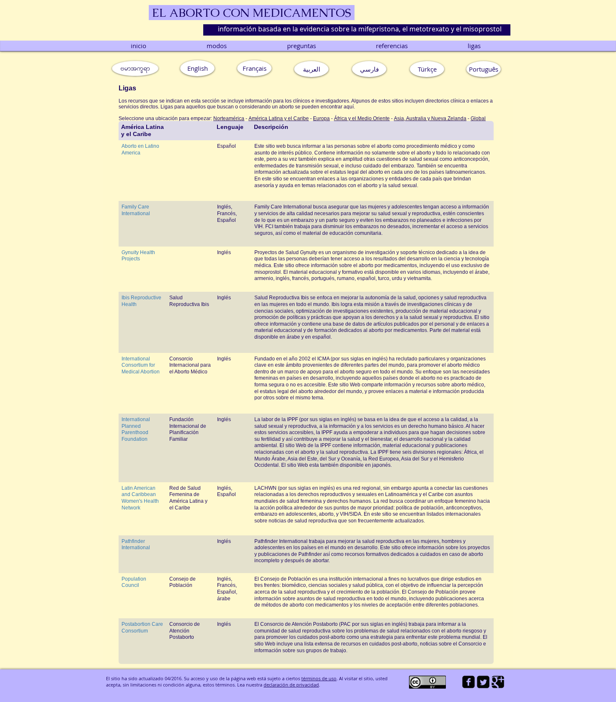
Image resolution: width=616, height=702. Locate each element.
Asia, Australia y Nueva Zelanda (430, 118)
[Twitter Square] (483, 682)
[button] (483, 69)
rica (240, 118)
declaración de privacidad (291, 684)
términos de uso (318, 678)
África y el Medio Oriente (362, 118)
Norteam (223, 118)
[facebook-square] (468, 682)
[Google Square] (498, 682)
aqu (348, 107)
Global (478, 118)
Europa (321, 118)
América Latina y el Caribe (278, 118)
